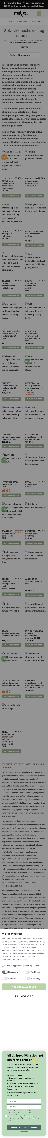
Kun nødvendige (24, 996)
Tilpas (36, 966)
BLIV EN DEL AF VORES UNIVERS (24, 1127)
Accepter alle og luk (24, 987)
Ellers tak (24, 1132)
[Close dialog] (43, 1053)
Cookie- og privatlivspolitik (17, 966)
